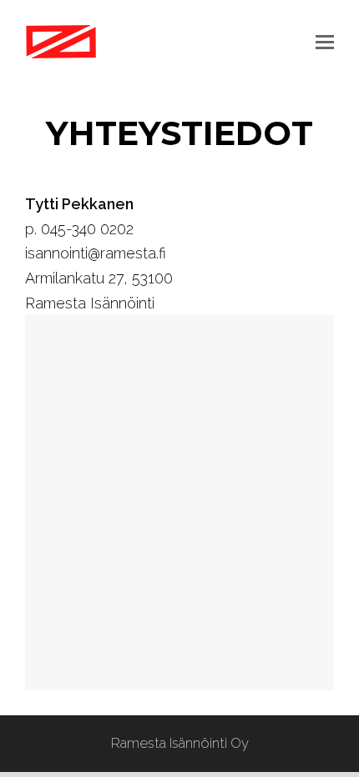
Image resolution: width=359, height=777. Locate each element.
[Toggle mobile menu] (325, 41)
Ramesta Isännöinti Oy (180, 742)
